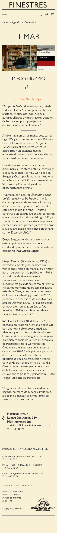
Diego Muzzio (31, 22)
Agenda (16, 22)
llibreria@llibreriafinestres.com (21, 456)
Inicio (5, 22)
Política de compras (11, 497)
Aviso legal (7, 500)
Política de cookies (10, 494)
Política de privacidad (12, 491)
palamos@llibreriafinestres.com (22, 465)
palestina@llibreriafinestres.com (22, 473)
